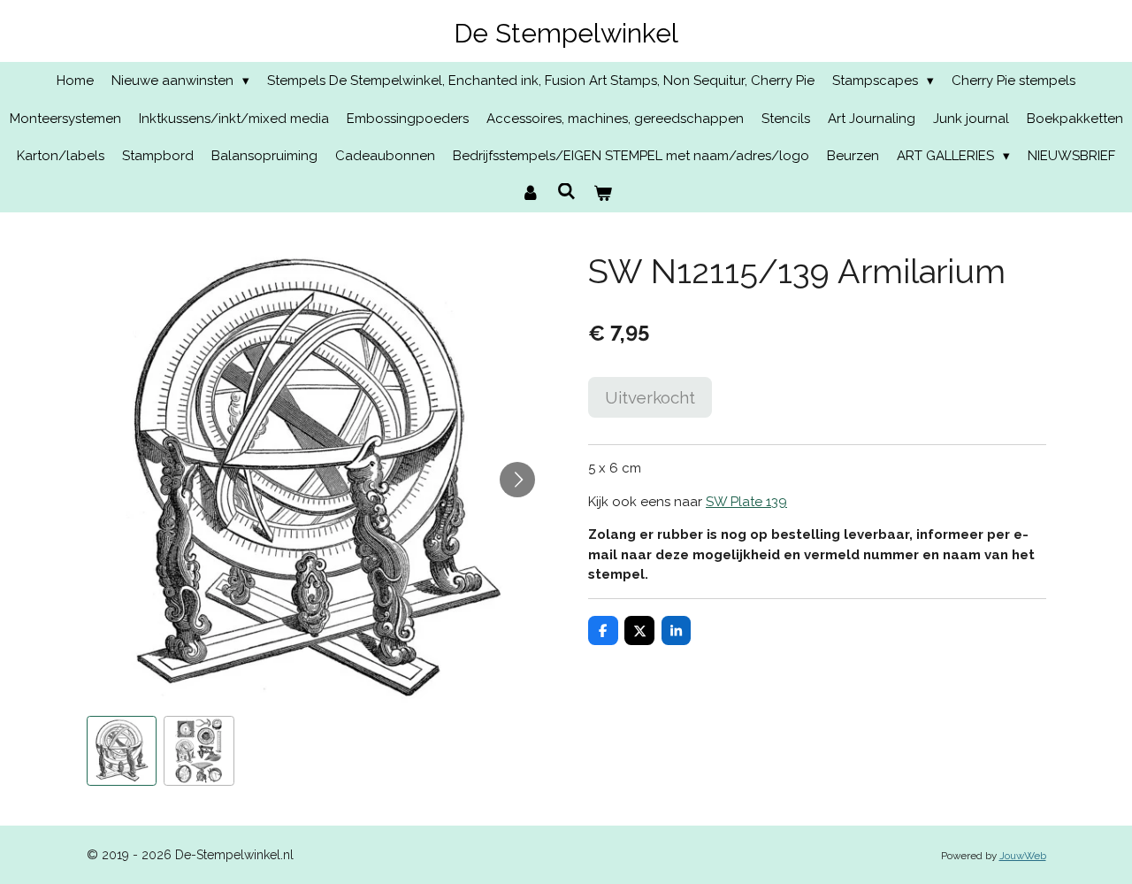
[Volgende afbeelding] (517, 479)
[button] (122, 751)
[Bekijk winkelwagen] (603, 194)
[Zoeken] (566, 192)
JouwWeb (1022, 855)
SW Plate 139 (746, 502)
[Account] (530, 194)
